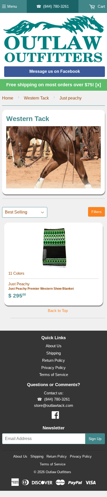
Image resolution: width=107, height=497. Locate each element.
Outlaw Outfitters (58, 472)
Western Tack (36, 98)
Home (7, 98)
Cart (101, 6)
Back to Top (58, 310)
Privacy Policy (53, 367)
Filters (96, 212)
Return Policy (53, 360)
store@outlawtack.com (53, 405)
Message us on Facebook (54, 71)
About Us (54, 346)
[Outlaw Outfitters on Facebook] (55, 416)
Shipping (53, 353)
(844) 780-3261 (56, 6)
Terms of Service (53, 374)
